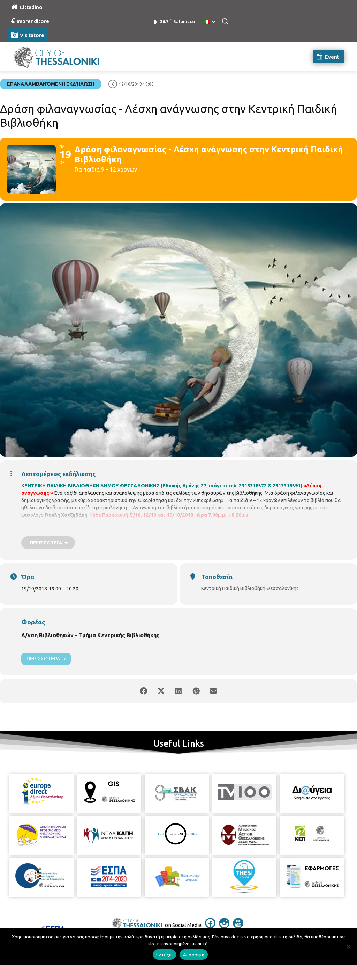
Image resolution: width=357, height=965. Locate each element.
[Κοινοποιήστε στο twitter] (161, 691)
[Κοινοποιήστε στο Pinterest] (196, 691)
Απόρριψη (193, 954)
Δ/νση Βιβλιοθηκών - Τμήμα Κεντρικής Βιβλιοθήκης (90, 635)
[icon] (210, 926)
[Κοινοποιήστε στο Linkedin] (178, 691)
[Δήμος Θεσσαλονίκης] (48, 56)
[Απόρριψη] (348, 946)
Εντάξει (164, 954)
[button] (225, 21)
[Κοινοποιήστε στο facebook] (143, 691)
